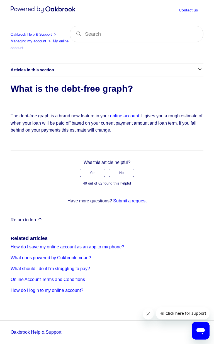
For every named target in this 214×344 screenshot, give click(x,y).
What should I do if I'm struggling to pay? (50, 268)
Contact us (188, 10)
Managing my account (28, 41)
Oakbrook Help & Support (31, 34)
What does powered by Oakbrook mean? (51, 257)
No (121, 173)
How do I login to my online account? (47, 290)
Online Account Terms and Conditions (48, 279)
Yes (92, 173)
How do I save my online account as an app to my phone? (67, 246)
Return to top (24, 219)
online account (124, 115)
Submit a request (130, 200)
